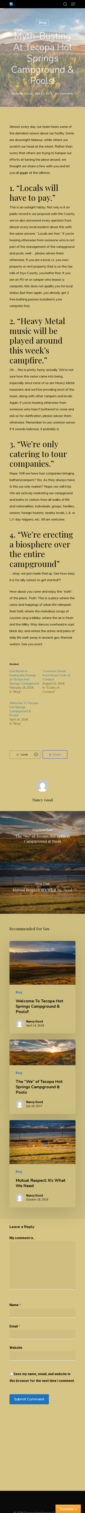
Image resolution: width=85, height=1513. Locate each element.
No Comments (64, 93)
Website (15, 1348)
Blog (42, 22)
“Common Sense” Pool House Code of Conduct (56, 675)
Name (15, 1305)
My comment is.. (22, 1238)
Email (14, 1326)
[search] (65, 4)
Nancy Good (23, 93)
